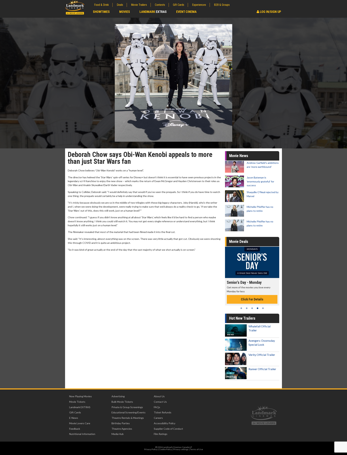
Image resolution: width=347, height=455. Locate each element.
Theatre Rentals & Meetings (128, 417)
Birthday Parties (121, 423)
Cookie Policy (165, 449)
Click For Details (252, 295)
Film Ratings (160, 433)
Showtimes (101, 12)
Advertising (118, 396)
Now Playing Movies (80, 396)
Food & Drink (101, 5)
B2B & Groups (222, 5)
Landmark (153, 12)
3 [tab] (252, 308)
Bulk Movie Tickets (122, 401)
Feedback (74, 428)
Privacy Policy (150, 449)
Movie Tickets (77, 401)
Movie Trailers (139, 5)
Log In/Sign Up (270, 12)
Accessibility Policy (164, 423)
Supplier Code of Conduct (168, 428)
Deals (120, 5)
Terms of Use (196, 449)
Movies (124, 12)
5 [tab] (263, 308)
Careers (158, 417)
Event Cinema (186, 12)
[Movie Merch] (252, 262)
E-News (73, 417)
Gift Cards (178, 5)
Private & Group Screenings (127, 407)
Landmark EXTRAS (79, 407)
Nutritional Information (82, 433)
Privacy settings (181, 449)
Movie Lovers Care (79, 423)
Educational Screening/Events (128, 412)
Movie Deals (238, 241)
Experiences (199, 5)
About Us (159, 396)
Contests (160, 5)
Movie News (238, 155)
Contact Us (160, 401)
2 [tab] (247, 308)
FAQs (157, 407)
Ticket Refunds (162, 412)
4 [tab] (257, 308)
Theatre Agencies (122, 428)
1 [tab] (241, 308)
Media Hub (118, 433)
